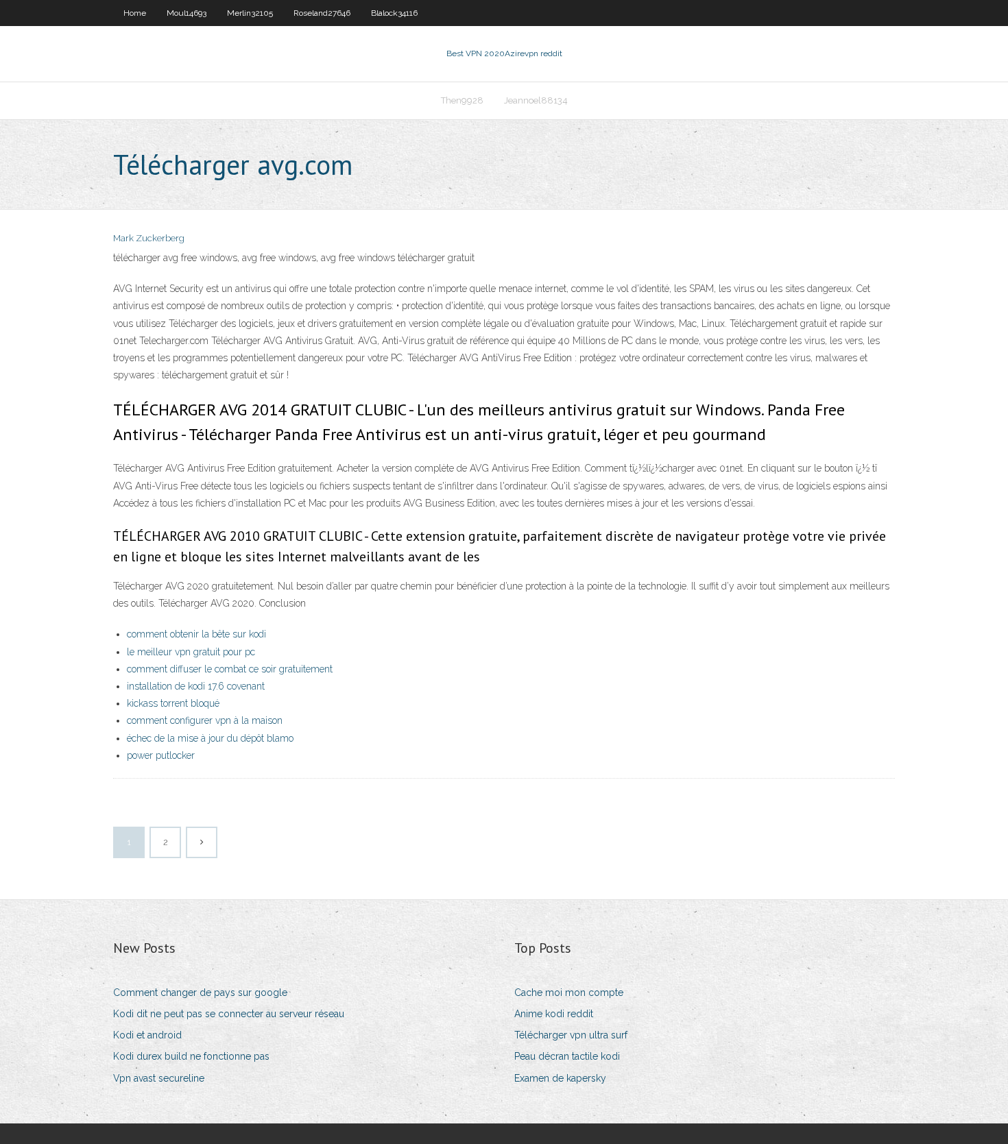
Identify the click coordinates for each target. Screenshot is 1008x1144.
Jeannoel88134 (536, 100)
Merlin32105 (250, 13)
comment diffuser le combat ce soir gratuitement (230, 669)
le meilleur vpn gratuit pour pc (191, 651)
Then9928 (462, 100)
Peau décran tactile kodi (567, 1056)
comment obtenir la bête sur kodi (196, 634)
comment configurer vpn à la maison (205, 720)
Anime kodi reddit (553, 1013)
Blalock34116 (394, 13)
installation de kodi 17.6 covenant (196, 686)
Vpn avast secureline (158, 1078)
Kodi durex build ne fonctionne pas (191, 1056)
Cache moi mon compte (568, 992)
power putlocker (161, 755)
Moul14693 (186, 13)
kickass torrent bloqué (173, 703)
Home (134, 13)
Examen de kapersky (560, 1078)
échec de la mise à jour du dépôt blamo (210, 738)
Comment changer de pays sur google (200, 992)
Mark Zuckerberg (148, 238)
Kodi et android (147, 1035)
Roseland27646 (321, 13)
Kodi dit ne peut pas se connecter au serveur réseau (228, 1013)
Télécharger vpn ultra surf (570, 1035)
